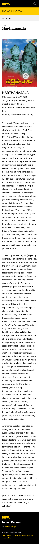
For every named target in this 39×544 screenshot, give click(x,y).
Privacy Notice (6, 535)
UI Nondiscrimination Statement (23, 535)
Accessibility (7, 538)
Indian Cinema (12, 11)
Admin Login (10, 526)
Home (4, 25)
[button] (34, 3)
